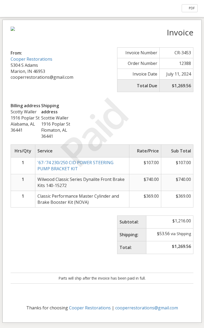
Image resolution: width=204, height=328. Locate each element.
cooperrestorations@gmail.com (146, 308)
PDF (191, 8)
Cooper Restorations (31, 59)
